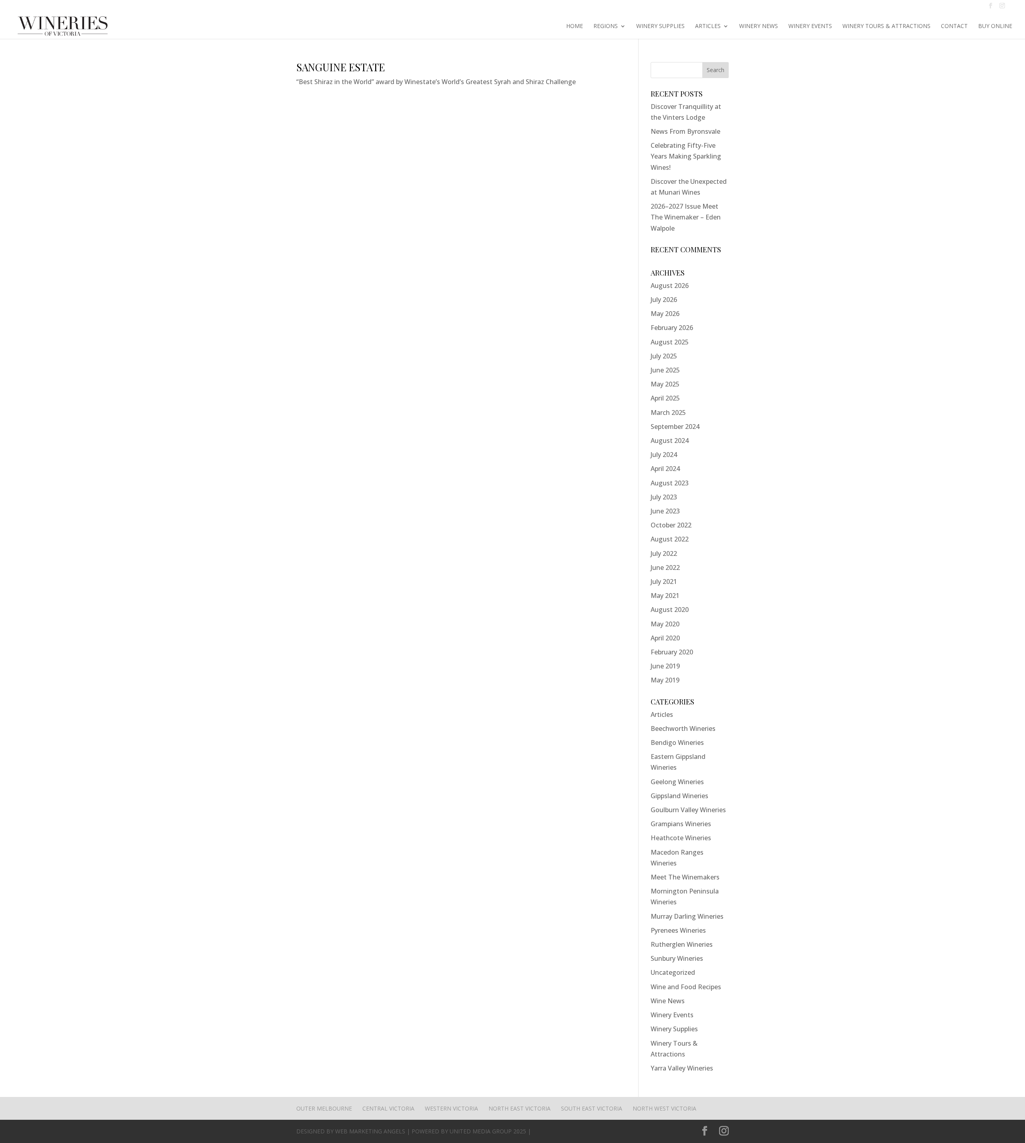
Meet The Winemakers (685, 877)
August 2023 (670, 483)
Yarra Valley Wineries (682, 1068)
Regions (605, 26)
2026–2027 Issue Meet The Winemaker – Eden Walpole (686, 217)
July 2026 (664, 299)
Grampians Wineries (681, 823)
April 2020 (665, 638)
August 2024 (670, 440)
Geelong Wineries (677, 781)
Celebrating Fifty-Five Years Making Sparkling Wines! (686, 156)
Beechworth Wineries (683, 728)
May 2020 (665, 624)
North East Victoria (519, 1108)
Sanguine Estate (340, 67)
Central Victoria (388, 1108)
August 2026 (670, 285)
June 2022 (665, 567)
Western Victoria (451, 1108)
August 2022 (670, 539)
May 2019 (665, 680)
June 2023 (665, 511)
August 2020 (670, 609)
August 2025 (670, 342)
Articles (708, 26)
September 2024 (675, 426)
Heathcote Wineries (681, 837)
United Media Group (481, 1131)
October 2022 (671, 525)
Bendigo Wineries (677, 742)
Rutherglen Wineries (682, 944)
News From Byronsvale (685, 131)
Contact (954, 26)
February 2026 (672, 327)
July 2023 (664, 497)
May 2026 (665, 313)
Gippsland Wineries (679, 795)
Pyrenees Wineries (678, 930)
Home (574, 26)
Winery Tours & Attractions (886, 26)
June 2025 (665, 370)
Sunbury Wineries (677, 958)
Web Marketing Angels (370, 1131)
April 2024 (665, 468)
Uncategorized (673, 972)
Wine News (668, 1000)
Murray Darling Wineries (687, 916)
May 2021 (665, 595)
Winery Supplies (660, 26)
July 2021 (664, 581)
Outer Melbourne (324, 1108)
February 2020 (672, 652)
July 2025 (664, 356)
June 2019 (665, 666)
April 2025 (665, 398)
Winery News (758, 26)
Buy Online (995, 26)
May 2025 (665, 384)
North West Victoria (664, 1108)
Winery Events (810, 26)
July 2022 (664, 553)
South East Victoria (591, 1108)
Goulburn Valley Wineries (688, 809)
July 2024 (664, 454)
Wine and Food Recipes (686, 986)
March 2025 (668, 412)
